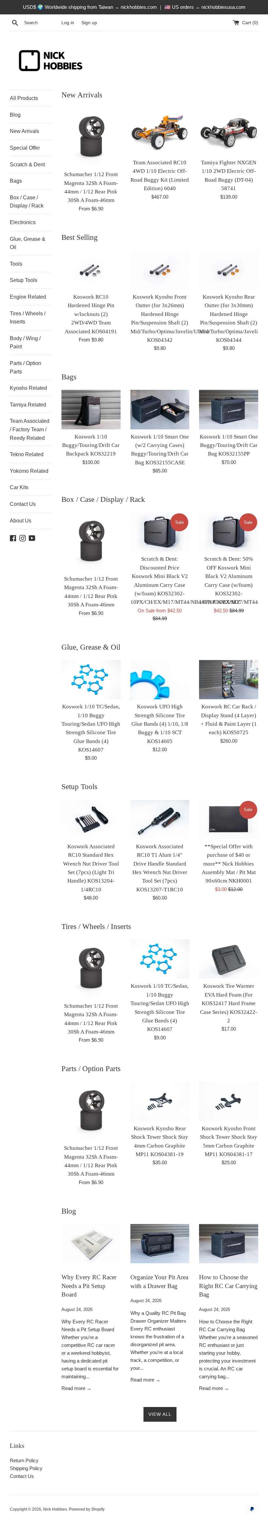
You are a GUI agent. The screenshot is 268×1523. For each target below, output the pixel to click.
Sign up (89, 22)
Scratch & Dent (27, 164)
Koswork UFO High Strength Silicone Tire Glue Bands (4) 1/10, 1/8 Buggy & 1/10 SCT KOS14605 (159, 724)
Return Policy (24, 1460)
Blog (15, 115)
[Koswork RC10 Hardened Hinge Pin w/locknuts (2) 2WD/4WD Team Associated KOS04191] (91, 270)
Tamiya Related (28, 404)
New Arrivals (24, 131)
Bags (16, 181)
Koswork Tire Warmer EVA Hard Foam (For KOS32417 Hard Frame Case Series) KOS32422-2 (228, 1003)
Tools (16, 264)
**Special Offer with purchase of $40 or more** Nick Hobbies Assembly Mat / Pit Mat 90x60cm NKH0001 (229, 863)
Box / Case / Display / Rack (26, 202)
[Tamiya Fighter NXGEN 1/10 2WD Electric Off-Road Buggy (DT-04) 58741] (228, 131)
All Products (24, 98)
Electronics (23, 222)
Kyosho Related (28, 388)
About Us (20, 520)
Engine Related (28, 297)
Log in (67, 22)
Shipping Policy (26, 1468)
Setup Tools (23, 280)
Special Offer (25, 148)
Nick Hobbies (55, 1509)
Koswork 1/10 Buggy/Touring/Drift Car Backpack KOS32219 (91, 445)
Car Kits (19, 487)
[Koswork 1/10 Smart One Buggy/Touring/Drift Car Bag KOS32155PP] (228, 409)
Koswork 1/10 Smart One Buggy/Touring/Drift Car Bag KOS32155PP (229, 445)
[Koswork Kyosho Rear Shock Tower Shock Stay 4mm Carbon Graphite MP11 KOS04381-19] (160, 1101)
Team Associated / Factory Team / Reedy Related (29, 429)
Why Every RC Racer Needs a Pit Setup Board (88, 1286)
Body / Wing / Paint (25, 343)
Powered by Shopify (87, 1509)
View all (160, 1414)
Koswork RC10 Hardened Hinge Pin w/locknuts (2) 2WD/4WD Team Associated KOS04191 (91, 314)
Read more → (76, 1388)
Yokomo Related (29, 471)
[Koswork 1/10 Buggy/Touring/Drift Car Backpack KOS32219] (91, 409)
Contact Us (23, 504)
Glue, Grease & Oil (27, 243)
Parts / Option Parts (25, 367)
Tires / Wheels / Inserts (27, 318)
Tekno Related (26, 454)
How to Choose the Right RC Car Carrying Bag (228, 1286)
